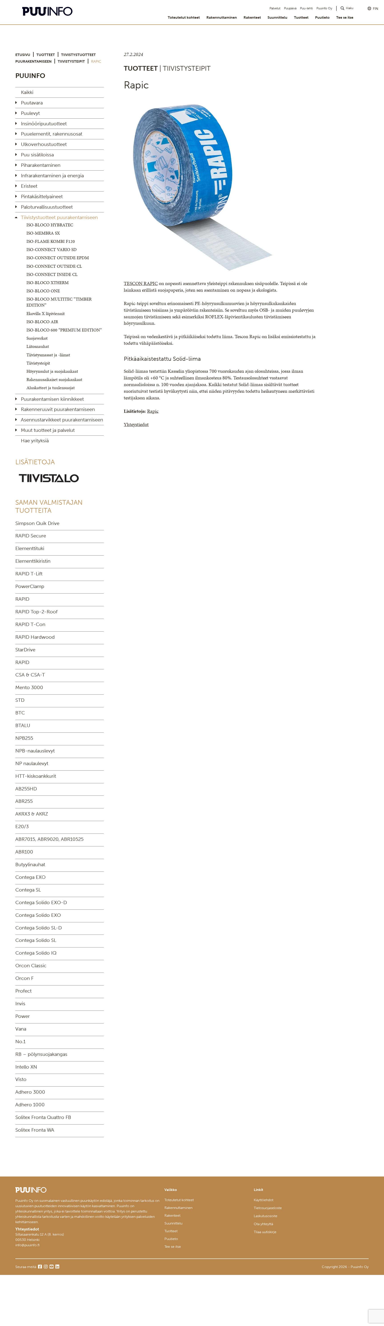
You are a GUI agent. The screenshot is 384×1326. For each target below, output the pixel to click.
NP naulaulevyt (31, 763)
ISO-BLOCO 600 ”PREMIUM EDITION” (64, 330)
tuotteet (45, 55)
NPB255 (24, 738)
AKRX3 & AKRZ (31, 814)
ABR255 (24, 801)
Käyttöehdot (263, 1200)
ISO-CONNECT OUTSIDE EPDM (57, 258)
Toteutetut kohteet (184, 17)
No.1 (20, 1042)
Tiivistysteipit (71, 61)
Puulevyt (30, 113)
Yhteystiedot (136, 424)
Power (22, 1016)
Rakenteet (252, 17)
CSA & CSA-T (30, 675)
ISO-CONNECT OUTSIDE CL (54, 266)
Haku (349, 8)
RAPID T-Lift (28, 574)
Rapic (152, 411)
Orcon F (24, 978)
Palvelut (275, 8)
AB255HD (26, 789)
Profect (23, 991)
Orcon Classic (30, 966)
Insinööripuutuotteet (44, 124)
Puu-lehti (306, 8)
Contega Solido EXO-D (41, 902)
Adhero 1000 (30, 1105)
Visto (20, 1079)
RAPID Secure (30, 536)
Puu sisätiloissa (37, 155)
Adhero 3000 (30, 1092)
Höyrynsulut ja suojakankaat (52, 371)
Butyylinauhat (30, 864)
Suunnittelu (277, 17)
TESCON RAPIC (141, 283)
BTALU (22, 725)
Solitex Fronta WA (34, 1130)
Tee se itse (344, 17)
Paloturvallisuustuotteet (47, 207)
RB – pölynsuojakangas (41, 1054)
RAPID (22, 599)
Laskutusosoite (265, 1216)
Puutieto (322, 17)
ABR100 (24, 852)
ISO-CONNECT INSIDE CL (52, 274)
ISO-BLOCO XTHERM (47, 282)
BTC (20, 713)
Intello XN (26, 1067)
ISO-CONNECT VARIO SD (51, 249)
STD (19, 700)
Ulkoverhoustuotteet (44, 144)
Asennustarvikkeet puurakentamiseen (62, 420)
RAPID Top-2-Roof (36, 612)
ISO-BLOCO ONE (43, 291)
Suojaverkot (37, 338)
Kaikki (27, 92)
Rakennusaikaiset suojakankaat (54, 379)
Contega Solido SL (35, 940)
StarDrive (25, 650)
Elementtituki (29, 548)
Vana (20, 1029)
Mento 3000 (29, 687)
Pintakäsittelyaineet (42, 196)
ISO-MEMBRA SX (43, 233)
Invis (20, 1004)
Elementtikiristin (32, 561)
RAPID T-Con (30, 624)
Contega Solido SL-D (38, 928)
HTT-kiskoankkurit (35, 776)
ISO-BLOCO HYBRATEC (49, 225)
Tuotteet (301, 17)
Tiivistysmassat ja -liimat (48, 355)
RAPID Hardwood (35, 637)
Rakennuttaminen (221, 17)
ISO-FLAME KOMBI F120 (50, 241)
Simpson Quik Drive (37, 523)
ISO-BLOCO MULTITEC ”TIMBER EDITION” (59, 302)
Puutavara (32, 103)
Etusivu (22, 55)
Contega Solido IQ (35, 953)
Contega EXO (30, 877)
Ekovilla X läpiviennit (45, 313)
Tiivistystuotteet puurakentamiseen (59, 217)
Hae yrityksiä (35, 441)
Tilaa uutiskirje (265, 1232)
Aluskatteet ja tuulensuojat (50, 388)
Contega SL (28, 890)
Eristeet (29, 186)
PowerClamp (29, 586)
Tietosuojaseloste (268, 1208)
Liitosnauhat (37, 346)
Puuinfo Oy (324, 8)
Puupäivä (290, 8)
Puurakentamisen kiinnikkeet (52, 399)
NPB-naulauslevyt (35, 751)
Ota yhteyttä (263, 1224)
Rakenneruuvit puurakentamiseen (58, 409)
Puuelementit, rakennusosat (51, 134)
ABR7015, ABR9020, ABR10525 (49, 839)
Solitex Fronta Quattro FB (43, 1117)
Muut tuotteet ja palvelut (48, 430)
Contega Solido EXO (38, 915)
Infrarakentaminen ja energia (52, 176)
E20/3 (22, 826)
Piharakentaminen (40, 165)
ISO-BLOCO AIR (42, 322)
